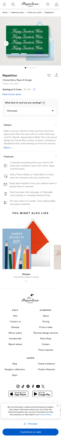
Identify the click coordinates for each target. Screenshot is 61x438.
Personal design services (45, 333)
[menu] (4, 4)
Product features (46, 369)
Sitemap (15, 327)
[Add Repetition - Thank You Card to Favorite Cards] (49, 75)
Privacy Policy (45, 414)
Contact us (15, 321)
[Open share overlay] (56, 75)
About (46, 316)
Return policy (15, 333)
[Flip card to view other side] (8, 43)
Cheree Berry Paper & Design (17, 80)
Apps (14, 375)
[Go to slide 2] (28, 67)
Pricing (45, 321)
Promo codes (45, 327)
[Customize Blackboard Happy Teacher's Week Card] (30, 41)
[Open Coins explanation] (34, 89)
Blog (15, 363)
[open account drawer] (56, 4)
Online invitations (46, 363)
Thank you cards (34, 12)
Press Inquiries (45, 350)
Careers (46, 344)
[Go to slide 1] (25, 67)
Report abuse (15, 344)
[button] (43, 102)
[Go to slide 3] (30, 67)
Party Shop (45, 338)
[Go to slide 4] (33, 67)
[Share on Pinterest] (28, 386)
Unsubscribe (15, 338)
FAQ (15, 316)
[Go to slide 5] (35, 67)
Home (5, 12)
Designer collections (15, 369)
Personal (12, 110)
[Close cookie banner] (57, 405)
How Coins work (12, 94)
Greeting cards (17, 12)
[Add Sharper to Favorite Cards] (26, 281)
